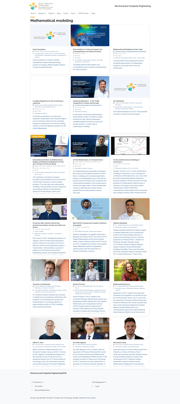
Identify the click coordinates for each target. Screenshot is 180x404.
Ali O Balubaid (118, 101)
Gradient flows (78, 293)
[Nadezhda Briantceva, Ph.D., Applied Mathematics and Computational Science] (130, 270)
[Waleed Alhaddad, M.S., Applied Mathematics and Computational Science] (130, 209)
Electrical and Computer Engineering (133, 6)
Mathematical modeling (50, 55)
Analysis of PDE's (88, 292)
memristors (135, 168)
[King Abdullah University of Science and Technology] (41, 6)
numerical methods (40, 172)
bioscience (118, 108)
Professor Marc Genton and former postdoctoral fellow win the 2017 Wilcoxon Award (49, 225)
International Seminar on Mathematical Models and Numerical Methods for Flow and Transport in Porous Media (48, 162)
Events (65, 13)
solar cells (117, 58)
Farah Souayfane (39, 49)
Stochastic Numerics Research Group (54, 344)
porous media (38, 174)
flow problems (61, 172)
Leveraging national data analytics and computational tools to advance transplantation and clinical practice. (89, 67)
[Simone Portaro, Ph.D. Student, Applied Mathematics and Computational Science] (90, 270)
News (59, 13)
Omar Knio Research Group (51, 51)
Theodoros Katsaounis (41, 284)
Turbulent (90, 168)
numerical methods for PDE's (48, 292)
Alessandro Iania (119, 342)
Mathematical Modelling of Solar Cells (127, 49)
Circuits (130, 168)
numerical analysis (132, 227)
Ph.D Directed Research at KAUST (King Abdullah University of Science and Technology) (130, 113)
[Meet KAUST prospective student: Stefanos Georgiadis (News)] (90, 209)
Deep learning (78, 346)
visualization (50, 233)
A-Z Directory (36, 382)
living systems (119, 107)
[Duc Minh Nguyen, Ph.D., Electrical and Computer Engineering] (90, 328)
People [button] (50, 13)
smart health (99, 60)
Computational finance (133, 346)
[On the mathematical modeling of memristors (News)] (130, 146)
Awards (36, 231)
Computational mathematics (42, 290)
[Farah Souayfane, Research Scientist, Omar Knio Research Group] (49, 35)
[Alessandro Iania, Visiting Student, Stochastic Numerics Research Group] (130, 328)
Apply (93, 13)
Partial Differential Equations (82, 231)
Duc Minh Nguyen (79, 342)
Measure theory (87, 293)
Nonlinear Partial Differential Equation (84, 290)
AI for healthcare (79, 60)
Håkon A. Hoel (38, 342)
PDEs (134, 58)
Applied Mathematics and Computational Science (130, 225)
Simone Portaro (79, 284)
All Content (38, 386)
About (73, 13)
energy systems (49, 53)
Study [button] (33, 13)
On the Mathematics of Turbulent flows (88, 160)
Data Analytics (86, 61)
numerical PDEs (141, 58)
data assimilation (61, 346)
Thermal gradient (39, 55)
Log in (97, 386)
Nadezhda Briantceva (121, 284)
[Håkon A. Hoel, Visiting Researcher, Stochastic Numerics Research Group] (49, 328)
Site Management (98, 382)
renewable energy (39, 53)
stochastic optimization (59, 53)
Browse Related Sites (42, 390)
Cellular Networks (127, 107)
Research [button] (41, 13)
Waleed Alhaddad (120, 223)
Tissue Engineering (138, 107)
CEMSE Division (83, 13)
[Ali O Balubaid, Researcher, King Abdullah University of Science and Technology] (130, 87)
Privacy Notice (91, 398)
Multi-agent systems (120, 288)
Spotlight (41, 231)
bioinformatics (78, 61)
